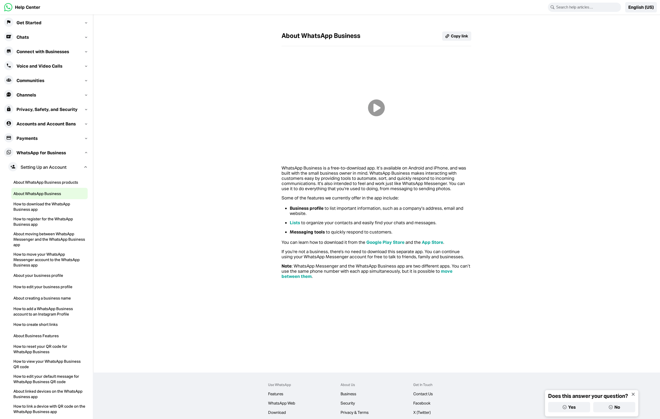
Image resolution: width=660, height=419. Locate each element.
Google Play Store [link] (385, 242)
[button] (641, 7)
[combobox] (588, 7)
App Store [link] (432, 242)
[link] (22, 7)
